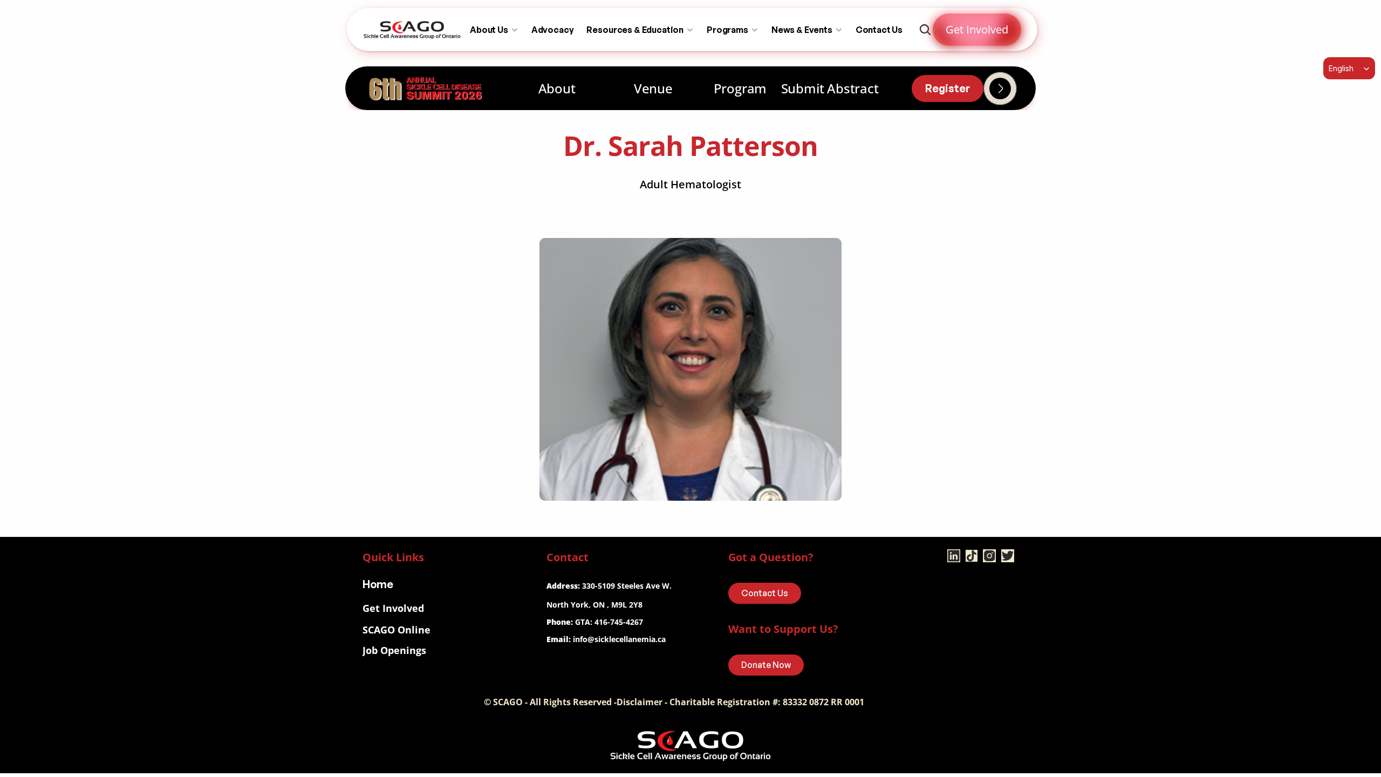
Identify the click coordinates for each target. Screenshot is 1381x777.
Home (378, 584)
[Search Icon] (925, 29)
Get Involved (393, 608)
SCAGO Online (396, 629)
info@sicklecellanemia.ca (619, 639)
